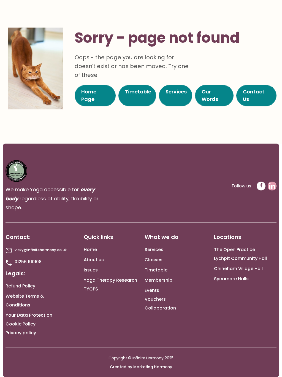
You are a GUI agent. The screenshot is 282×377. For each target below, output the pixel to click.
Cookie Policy (21, 324)
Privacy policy (21, 333)
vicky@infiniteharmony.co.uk (41, 249)
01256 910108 (28, 262)
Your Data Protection (29, 315)
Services (154, 249)
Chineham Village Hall (238, 268)
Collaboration (160, 308)
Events (152, 290)
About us (94, 260)
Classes (153, 260)
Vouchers (155, 299)
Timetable (156, 270)
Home (90, 249)
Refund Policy (20, 286)
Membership (158, 280)
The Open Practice (234, 249)
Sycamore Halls (231, 279)
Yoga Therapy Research (110, 280)
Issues (91, 270)
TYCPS (91, 289)
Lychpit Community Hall (240, 258)
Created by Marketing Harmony (141, 367)
